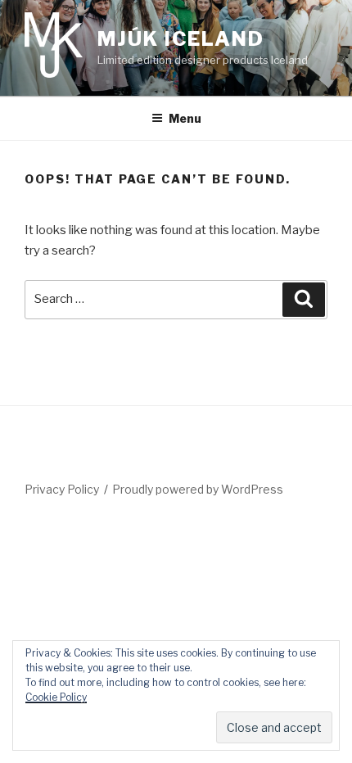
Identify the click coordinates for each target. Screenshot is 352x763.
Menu (185, 118)
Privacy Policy (62, 489)
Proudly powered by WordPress (197, 489)
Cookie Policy (56, 697)
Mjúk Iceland (180, 39)
